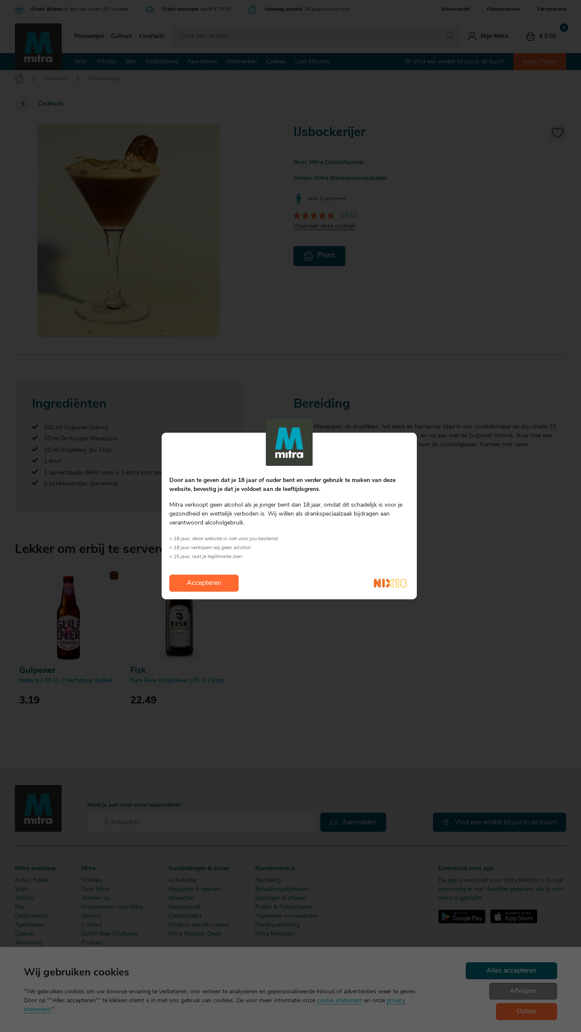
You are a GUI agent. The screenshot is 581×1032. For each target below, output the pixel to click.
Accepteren (204, 583)
